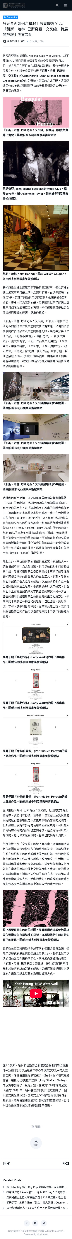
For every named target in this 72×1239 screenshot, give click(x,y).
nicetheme (42, 1234)
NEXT (66, 1163)
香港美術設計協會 (16, 41)
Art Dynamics (10, 17)
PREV (6, 1163)
